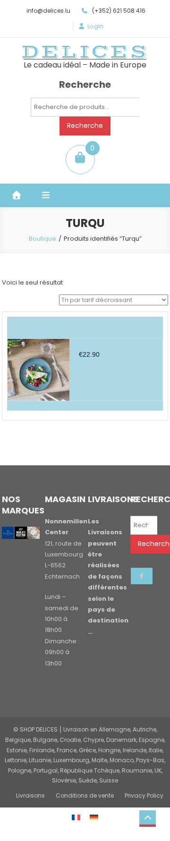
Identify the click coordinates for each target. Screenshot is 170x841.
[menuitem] (76, 817)
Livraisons (30, 795)
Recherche (85, 125)
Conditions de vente (85, 795)
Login (95, 26)
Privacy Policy (144, 795)
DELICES (85, 52)
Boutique (42, 238)
